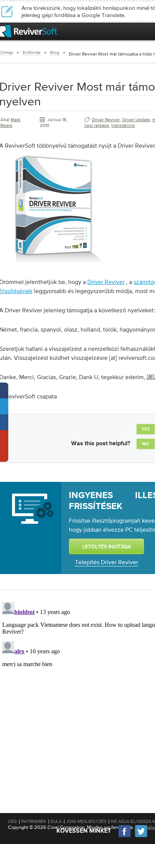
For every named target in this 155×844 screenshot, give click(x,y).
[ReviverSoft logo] (28, 31)
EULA (56, 821)
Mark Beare (10, 122)
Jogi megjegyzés (86, 821)
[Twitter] (141, 836)
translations (123, 125)
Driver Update (136, 119)
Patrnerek (33, 821)
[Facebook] (125, 836)
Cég (12, 821)
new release (96, 125)
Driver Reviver (106, 119)
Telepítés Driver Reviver (106, 562)
